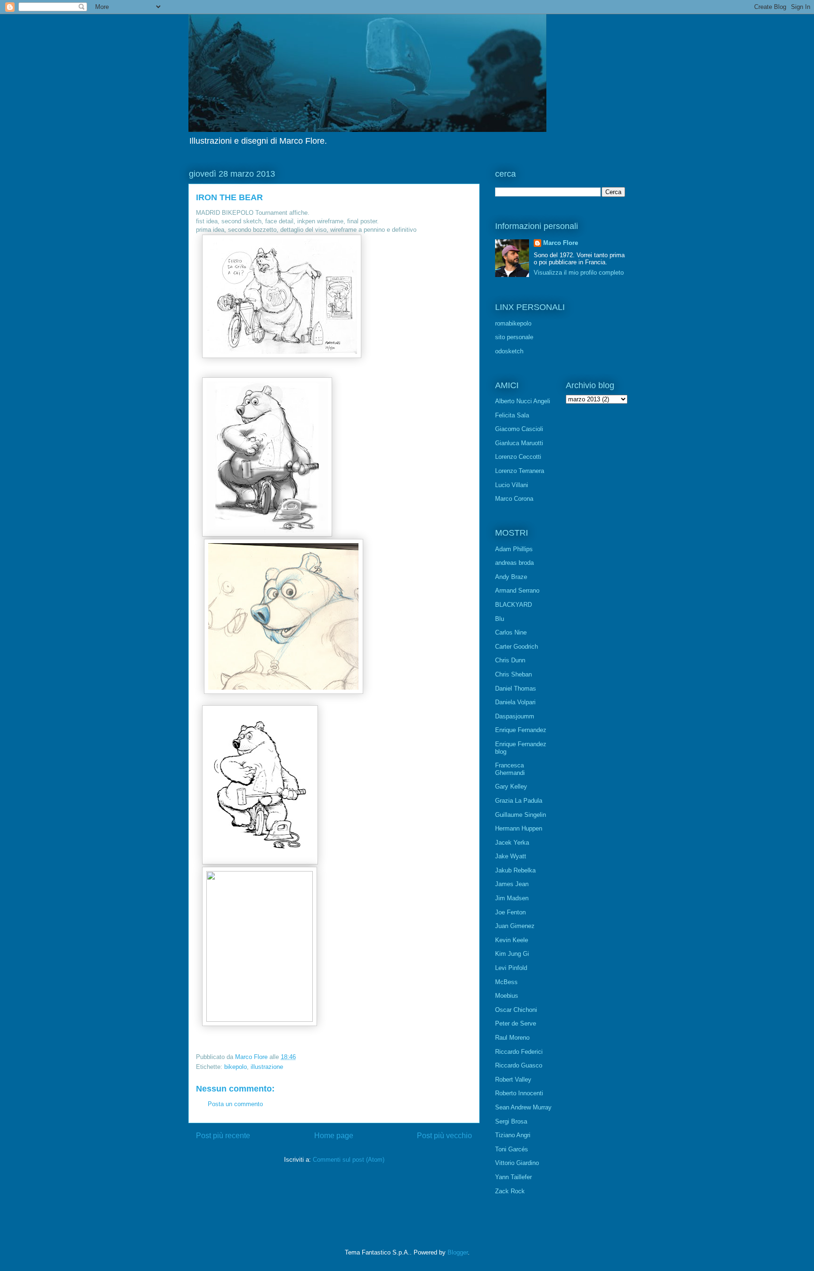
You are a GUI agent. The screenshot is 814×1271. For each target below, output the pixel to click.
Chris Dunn (510, 660)
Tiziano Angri (512, 1135)
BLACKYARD (513, 604)
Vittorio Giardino (517, 1162)
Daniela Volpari (515, 702)
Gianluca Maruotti (519, 443)
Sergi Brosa (511, 1121)
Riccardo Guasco (518, 1065)
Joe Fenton (510, 912)
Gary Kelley (511, 786)
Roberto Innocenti (519, 1093)
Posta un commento (235, 1104)
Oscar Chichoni (516, 1009)
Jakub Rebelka (515, 870)
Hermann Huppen (518, 828)
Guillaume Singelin (520, 814)
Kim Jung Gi (512, 953)
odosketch (509, 351)
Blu (499, 618)
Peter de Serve (515, 1023)
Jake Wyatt (510, 856)
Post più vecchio (444, 1136)
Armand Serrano (517, 590)
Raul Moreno (512, 1037)
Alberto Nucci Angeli (522, 401)
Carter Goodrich (516, 646)
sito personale (514, 337)
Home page (333, 1136)
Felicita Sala (512, 415)
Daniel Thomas (515, 688)
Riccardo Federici (519, 1051)
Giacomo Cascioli (519, 428)
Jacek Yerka (512, 842)
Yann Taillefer (513, 1177)
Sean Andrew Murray (523, 1107)
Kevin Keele (511, 940)
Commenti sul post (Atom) (348, 1159)
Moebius (506, 995)
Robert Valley (513, 1079)
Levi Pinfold (511, 967)
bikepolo (235, 1066)
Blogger (458, 1252)
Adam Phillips (514, 549)
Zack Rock (510, 1191)
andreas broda (514, 562)
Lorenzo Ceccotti (518, 456)
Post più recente (223, 1136)
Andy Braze (511, 576)
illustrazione (267, 1066)
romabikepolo (513, 323)
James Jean (512, 884)
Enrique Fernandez (520, 729)
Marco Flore (560, 242)
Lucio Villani (511, 485)
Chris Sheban (513, 674)
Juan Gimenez (515, 925)
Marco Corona (514, 498)
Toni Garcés (511, 1149)
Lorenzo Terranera (519, 470)
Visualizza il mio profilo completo (579, 272)
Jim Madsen (512, 898)
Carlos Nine (511, 632)
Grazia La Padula (518, 800)
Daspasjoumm (514, 716)
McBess (506, 982)
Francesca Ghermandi (510, 769)
